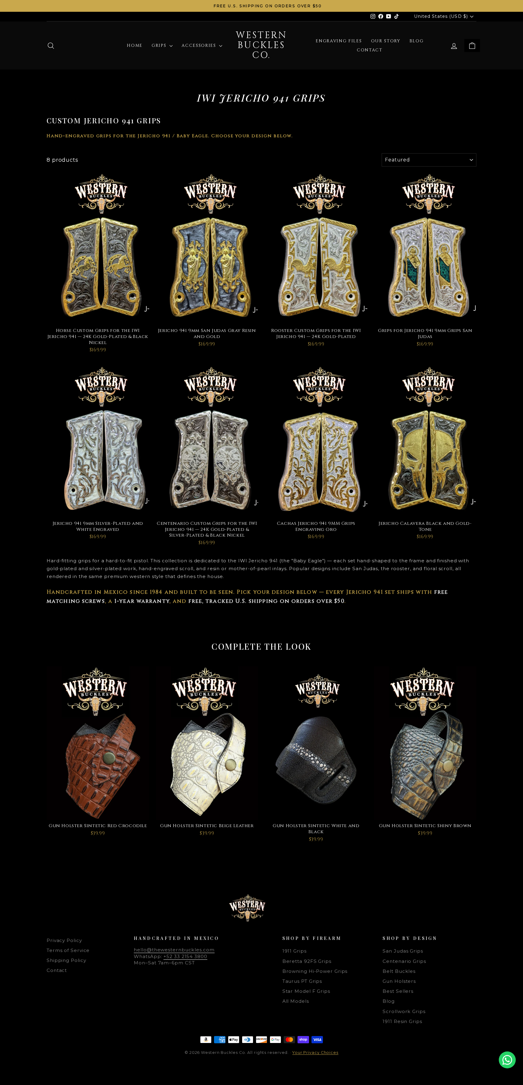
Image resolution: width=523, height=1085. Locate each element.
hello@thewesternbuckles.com (174, 950)
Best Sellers (398, 991)
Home (135, 45)
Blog (417, 41)
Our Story (385, 41)
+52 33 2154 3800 (185, 956)
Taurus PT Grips (302, 981)
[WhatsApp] (507, 1059)
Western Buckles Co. (261, 45)
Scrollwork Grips (404, 1011)
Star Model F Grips (306, 991)
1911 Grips (294, 951)
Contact (370, 50)
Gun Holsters (399, 981)
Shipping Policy (66, 960)
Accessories (200, 45)
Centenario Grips (404, 961)
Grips (160, 45)
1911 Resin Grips (402, 1021)
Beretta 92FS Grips (306, 961)
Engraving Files (339, 41)
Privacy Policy (64, 940)
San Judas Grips (403, 951)
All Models (295, 1001)
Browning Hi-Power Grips (315, 971)
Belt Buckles (399, 971)
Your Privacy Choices (315, 1052)
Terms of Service (68, 950)
